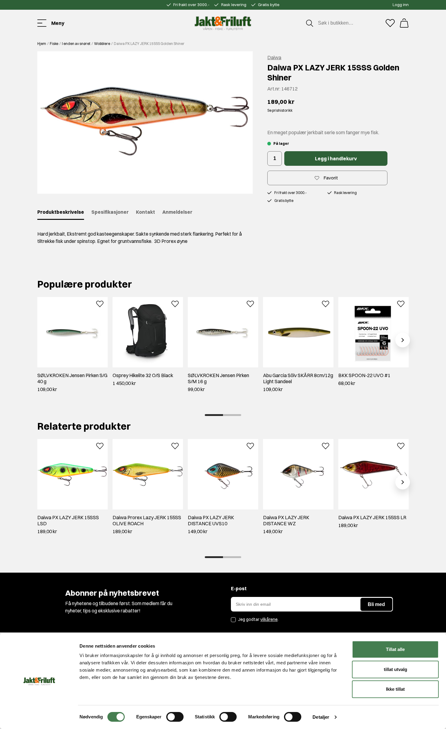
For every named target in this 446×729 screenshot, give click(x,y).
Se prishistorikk (279, 110)
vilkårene (269, 619)
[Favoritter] (390, 23)
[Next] (402, 340)
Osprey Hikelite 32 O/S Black (143, 375)
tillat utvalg (395, 669)
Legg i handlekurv (336, 158)
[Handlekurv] (404, 23)
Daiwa (274, 57)
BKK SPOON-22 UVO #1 (364, 375)
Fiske (54, 43)
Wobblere (102, 43)
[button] (145, 122)
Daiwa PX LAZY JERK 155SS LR (372, 517)
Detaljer (321, 717)
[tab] (214, 415)
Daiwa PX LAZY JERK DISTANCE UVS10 (211, 520)
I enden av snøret (76, 43)
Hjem (41, 43)
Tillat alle (395, 649)
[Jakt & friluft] (222, 23)
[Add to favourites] (99, 303)
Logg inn (401, 4)
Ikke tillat (395, 689)
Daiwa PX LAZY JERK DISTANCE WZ (286, 520)
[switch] (175, 717)
